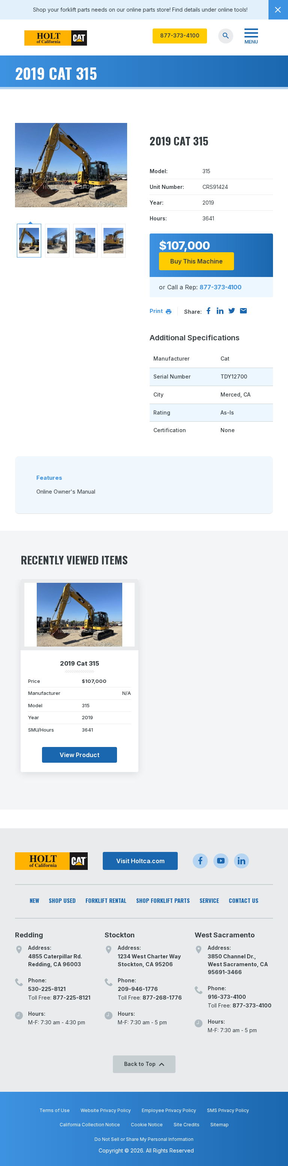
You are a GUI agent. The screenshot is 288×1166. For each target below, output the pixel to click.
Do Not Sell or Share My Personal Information (144, 1139)
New (34, 900)
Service (209, 900)
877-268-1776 (162, 997)
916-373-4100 (227, 997)
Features (49, 477)
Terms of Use (54, 1110)
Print (157, 311)
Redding (29, 935)
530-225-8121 (47, 989)
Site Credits (187, 1124)
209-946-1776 (138, 989)
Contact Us (243, 900)
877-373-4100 (180, 35)
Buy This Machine (196, 261)
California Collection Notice (90, 1124)
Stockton (120, 935)
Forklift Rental (106, 900)
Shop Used (62, 900)
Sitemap (219, 1124)
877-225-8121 (71, 997)
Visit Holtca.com (140, 861)
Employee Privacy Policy (169, 1110)
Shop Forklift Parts (163, 900)
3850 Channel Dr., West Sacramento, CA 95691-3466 (238, 964)
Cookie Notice (147, 1124)
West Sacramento (225, 935)
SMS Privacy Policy (228, 1110)
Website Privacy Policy (106, 1110)
